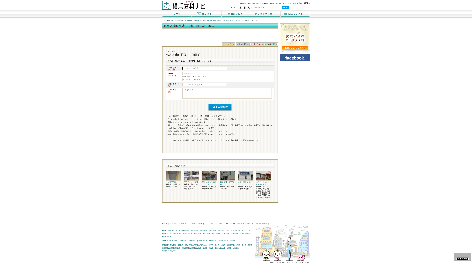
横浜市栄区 (225, 233)
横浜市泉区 (234, 233)
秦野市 (250, 245)
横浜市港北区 (166, 233)
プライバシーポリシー (226, 223)
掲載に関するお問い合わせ (257, 223)
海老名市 (185, 248)
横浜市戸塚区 (177, 233)
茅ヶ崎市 (237, 245)
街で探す (206, 13)
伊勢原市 (177, 248)
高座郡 (211, 248)
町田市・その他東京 (169, 251)
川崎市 (164, 240)
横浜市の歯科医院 (175, 21)
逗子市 (244, 245)
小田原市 (230, 245)
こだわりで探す (265, 13)
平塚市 (211, 245)
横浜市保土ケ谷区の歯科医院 (193, 21)
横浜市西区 (194, 230)
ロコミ (271, 44)
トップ (164, 21)
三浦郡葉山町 (202, 245)
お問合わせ (257, 44)
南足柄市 (198, 248)
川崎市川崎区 (172, 240)
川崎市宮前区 (223, 240)
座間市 (191, 248)
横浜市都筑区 (166, 236)
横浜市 (164, 230)
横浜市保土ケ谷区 (223, 230)
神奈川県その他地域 (169, 245)
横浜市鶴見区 (172, 230)
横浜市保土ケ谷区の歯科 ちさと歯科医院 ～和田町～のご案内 (226, 21)
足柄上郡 (222, 248)
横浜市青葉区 (244, 233)
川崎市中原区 (192, 240)
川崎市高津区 (202, 240)
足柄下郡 (236, 248)
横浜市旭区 (197, 233)
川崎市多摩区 (213, 240)
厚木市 (164, 248)
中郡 (216, 248)
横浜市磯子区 (235, 230)
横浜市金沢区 (246, 230)
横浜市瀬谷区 (216, 233)
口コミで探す (295, 13)
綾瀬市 (205, 248)
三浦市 (194, 245)
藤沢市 (223, 245)
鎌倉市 (217, 245)
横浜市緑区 (206, 233)
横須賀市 (188, 245)
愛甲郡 (229, 248)
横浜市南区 (212, 230)
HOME (164, 223)
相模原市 (180, 245)
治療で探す (236, 13)
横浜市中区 (203, 230)
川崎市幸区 (182, 240)
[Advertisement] (220, 36)
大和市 (170, 248)
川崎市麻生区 (234, 240)
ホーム (177, 13)
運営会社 (240, 223)
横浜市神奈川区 (184, 230)
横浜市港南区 (187, 233)
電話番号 (243, 44)
